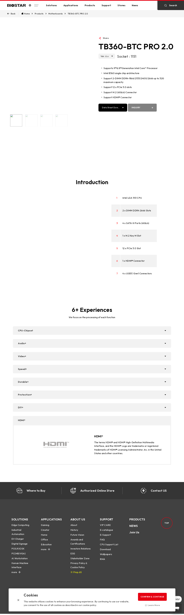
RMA (102, 559)
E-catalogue (106, 529)
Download (105, 549)
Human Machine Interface (20, 565)
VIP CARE (105, 525)
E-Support (105, 534)
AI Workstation (20, 558)
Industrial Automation (18, 532)
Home (44, 534)
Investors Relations (80, 548)
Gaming (45, 525)
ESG (72, 553)
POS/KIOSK (18, 548)
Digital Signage (20, 543)
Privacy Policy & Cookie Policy (78, 565)
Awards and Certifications (77, 541)
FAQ (102, 539)
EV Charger (18, 538)
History (74, 529)
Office (44, 539)
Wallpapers (106, 554)
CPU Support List (109, 544)
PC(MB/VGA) (19, 553)
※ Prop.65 (76, 572)
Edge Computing (20, 525)
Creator (45, 529)
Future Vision (77, 534)
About (73, 525)
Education (46, 544)
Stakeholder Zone (79, 558)
